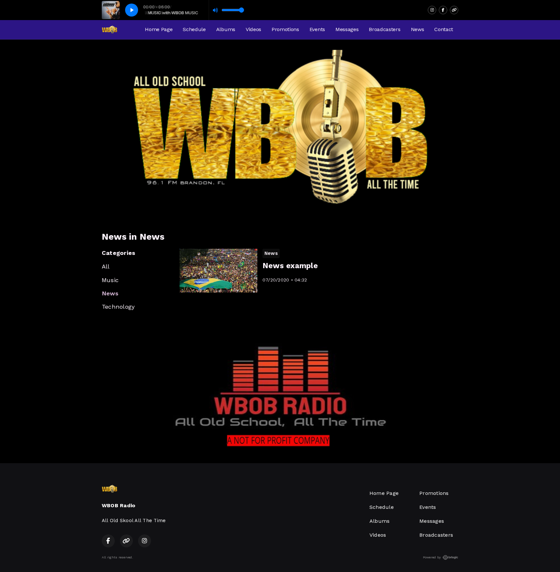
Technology (118, 306)
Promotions (285, 29)
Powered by (432, 557)
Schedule (194, 29)
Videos (253, 29)
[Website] (454, 10)
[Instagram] (432, 10)
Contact (443, 29)
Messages (346, 29)
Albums (225, 29)
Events (317, 29)
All (106, 266)
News (417, 29)
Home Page (158, 29)
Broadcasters (384, 29)
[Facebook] (443, 10)
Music (110, 280)
